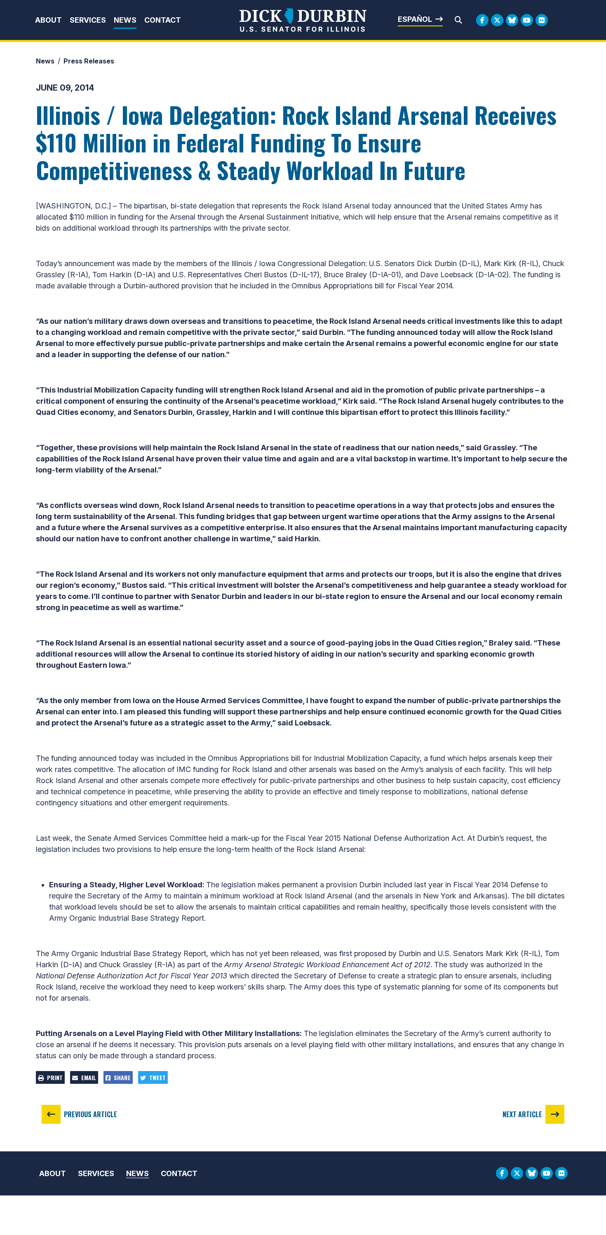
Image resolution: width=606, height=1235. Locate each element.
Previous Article (90, 1114)
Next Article (522, 1114)
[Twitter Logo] (497, 20)
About (48, 20)
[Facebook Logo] (482, 20)
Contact (162, 20)
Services (88, 20)
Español (415, 19)
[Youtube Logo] (527, 20)
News (125, 20)
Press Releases (88, 61)
